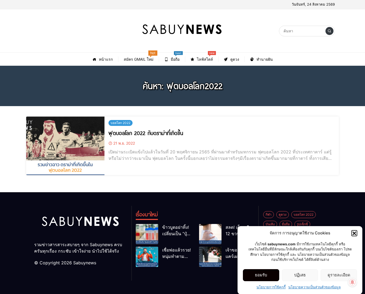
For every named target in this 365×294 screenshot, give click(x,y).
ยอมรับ (261, 274)
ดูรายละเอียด (339, 274)
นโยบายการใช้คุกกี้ (271, 287)
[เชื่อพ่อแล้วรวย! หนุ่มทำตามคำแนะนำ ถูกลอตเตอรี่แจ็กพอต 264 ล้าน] (147, 257)
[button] (354, 233)
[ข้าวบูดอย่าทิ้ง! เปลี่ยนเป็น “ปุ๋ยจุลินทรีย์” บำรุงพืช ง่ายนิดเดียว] (147, 234)
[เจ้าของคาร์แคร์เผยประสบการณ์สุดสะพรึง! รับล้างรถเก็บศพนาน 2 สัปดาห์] (210, 257)
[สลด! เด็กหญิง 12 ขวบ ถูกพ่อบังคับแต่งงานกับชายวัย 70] (210, 234)
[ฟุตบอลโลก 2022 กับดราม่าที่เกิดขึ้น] (65, 146)
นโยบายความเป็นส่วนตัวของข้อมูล (314, 287)
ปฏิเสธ (300, 274)
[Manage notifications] (352, 282)
